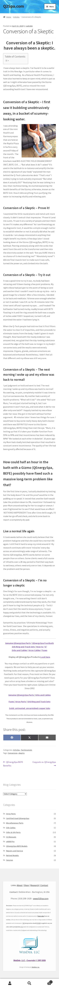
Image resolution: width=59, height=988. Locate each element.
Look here (45, 657)
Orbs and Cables (19, 650)
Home (8, 17)
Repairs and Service (14, 851)
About (20, 885)
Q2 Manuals (11, 837)
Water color (40, 916)
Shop (26, 885)
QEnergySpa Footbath (43, 643)
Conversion (12, 753)
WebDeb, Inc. (36, 967)
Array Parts (20, 701)
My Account (10, 983)
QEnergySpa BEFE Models (16, 846)
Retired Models (12, 855)
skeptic (21, 753)
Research (34, 885)
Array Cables (34, 650)
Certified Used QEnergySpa (17, 818)
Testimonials (26, 750)
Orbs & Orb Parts (13, 832)
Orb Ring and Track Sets (23, 646)
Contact (44, 885)
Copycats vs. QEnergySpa (44, 763)
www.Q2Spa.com (40, 898)
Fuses (44, 650)
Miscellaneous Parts (14, 823)
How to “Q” (41, 646)
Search (29, 983)
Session (9, 860)
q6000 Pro (10, 841)
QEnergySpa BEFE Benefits (13, 763)
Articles (16, 17)
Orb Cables (11, 827)
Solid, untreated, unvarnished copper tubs (29, 708)
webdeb (29, 26)
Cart (45, 981)
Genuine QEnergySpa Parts (18, 643)
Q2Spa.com (13, 6)
